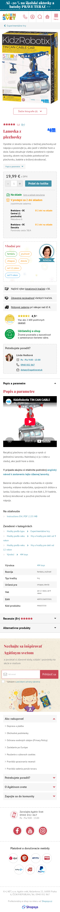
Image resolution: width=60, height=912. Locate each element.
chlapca (11, 260)
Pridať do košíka (38, 183)
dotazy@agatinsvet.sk (31, 369)
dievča (24, 260)
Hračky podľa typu (16, 531)
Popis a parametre (14, 383)
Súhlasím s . (23, 681)
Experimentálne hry (16, 25)
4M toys (24, 554)
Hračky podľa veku (16, 536)
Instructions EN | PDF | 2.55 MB (22, 516)
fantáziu (11, 253)
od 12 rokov (13, 268)
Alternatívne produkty (16, 628)
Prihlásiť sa (49, 674)
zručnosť (25, 253)
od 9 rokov (12, 275)
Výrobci (11, 554)
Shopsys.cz (47, 901)
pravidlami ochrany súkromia (28, 681)
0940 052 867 (28, 364)
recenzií (21, 322)
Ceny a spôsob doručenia (34, 195)
